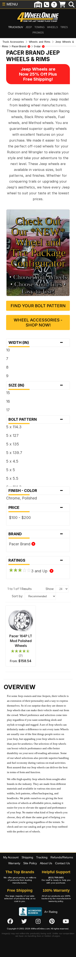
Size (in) (35, 385)
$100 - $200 (20, 517)
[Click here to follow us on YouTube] (66, 921)
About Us (46, 863)
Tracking (42, 857)
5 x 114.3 (14, 427)
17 (8, 410)
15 (8, 393)
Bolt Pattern (35, 419)
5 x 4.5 (12, 461)
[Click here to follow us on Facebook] (10, 921)
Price (35, 507)
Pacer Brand (20, 544)
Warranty (14, 863)
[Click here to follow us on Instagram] (38, 921)
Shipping (27, 857)
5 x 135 (12, 444)
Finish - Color (35, 490)
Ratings (35, 560)
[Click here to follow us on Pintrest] (52, 921)
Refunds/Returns (61, 857)
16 (8, 401)
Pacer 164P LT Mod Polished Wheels (20, 641)
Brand (35, 534)
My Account (11, 857)
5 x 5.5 (12, 478)
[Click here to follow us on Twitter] (24, 921)
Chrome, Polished (21, 498)
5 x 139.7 (14, 452)
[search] (72, 4)
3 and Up (40, 571)
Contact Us (62, 863)
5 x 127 (12, 435)
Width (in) (35, 342)
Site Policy (30, 863)
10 (8, 350)
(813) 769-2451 (56, 877)
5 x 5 (10, 470)
